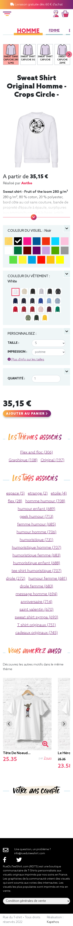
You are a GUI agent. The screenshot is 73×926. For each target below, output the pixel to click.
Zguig (48, 758)
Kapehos (53, 922)
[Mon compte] (56, 13)
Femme (54, 31)
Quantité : (16, 378)
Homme (28, 31)
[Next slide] (69, 54)
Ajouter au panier (26, 414)
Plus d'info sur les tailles (27, 359)
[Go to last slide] (9, 724)
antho (26, 183)
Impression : (17, 352)
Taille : (13, 343)
